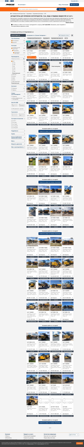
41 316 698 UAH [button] (67, 152)
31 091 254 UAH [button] (55, 57)
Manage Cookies (31, 443)
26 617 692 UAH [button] (31, 101)
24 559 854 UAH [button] (55, 276)
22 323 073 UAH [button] (67, 370)
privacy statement (41, 443)
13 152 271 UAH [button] (31, 349)
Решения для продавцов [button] (29, 436)
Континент (14, 86)
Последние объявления (17, 118)
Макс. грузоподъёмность (17, 147)
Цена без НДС (14, 102)
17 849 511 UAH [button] (43, 349)
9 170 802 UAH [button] (66, 392)
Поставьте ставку (30, 57)
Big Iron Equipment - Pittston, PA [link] (57, 394)
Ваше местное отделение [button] (50, 436)
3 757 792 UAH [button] (42, 413)
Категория (13, 45)
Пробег (13, 133)
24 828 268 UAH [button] (31, 174)
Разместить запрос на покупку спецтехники (50, 131)
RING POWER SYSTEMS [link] (44, 60)
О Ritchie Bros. (8, 438)
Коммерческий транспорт (19, 13)
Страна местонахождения (15, 94)
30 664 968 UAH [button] (43, 57)
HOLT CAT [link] (68, 81)
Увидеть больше (70, 22)
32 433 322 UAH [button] (55, 101)
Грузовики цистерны (38, 13)
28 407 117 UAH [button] (31, 297)
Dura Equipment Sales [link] (32, 415)
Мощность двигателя (16, 144)
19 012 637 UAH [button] (55, 79)
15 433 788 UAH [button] (43, 370)
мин (12, 104)
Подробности (14, 130)
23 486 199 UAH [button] (67, 122)
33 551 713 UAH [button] (55, 152)
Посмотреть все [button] (16, 73)
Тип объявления (15, 38)
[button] (18, 35)
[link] (32, 44)
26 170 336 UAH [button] (43, 276)
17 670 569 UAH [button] (55, 349)
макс (19, 104)
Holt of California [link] (68, 394)
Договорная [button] (66, 79)
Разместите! (75, 4)
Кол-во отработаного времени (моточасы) (16, 137)
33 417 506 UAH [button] (55, 413)
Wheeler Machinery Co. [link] (44, 415)
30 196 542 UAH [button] (67, 57)
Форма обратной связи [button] (49, 438)
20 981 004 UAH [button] (55, 370)
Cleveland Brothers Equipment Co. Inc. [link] (70, 103)
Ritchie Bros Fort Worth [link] (32, 60)
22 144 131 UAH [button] (55, 122)
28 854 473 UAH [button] (31, 122)
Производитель (15, 56)
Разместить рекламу (29, 438)
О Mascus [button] (7, 436)
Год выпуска (14, 112)
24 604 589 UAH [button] (67, 276)
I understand (79, 443)
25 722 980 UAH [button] (43, 79)
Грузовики (29, 13)
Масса (12, 141)
